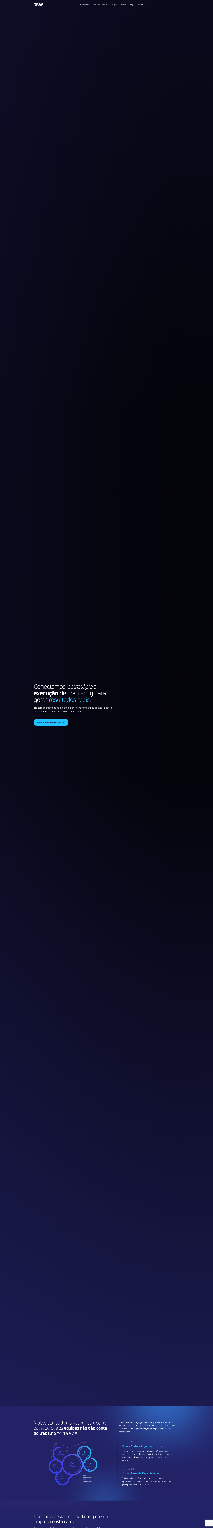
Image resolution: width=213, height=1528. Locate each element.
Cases (123, 4)
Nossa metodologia (100, 4)
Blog (131, 4)
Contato (140, 4)
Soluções (114, 4)
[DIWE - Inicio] (38, 4)
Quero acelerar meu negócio (49, 722)
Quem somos (84, 4)
